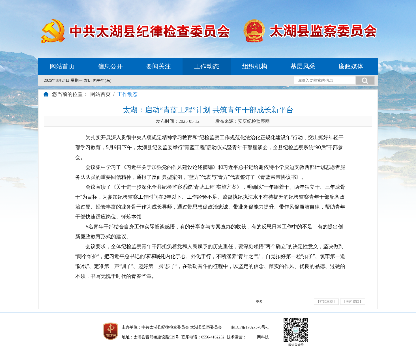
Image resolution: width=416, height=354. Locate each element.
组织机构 (254, 66)
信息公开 (110, 66)
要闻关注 (158, 66)
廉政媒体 (350, 66)
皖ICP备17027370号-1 (250, 327)
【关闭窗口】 (352, 302)
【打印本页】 (326, 302)
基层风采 (302, 66)
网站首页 (62, 66)
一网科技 (261, 337)
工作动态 (206, 66)
